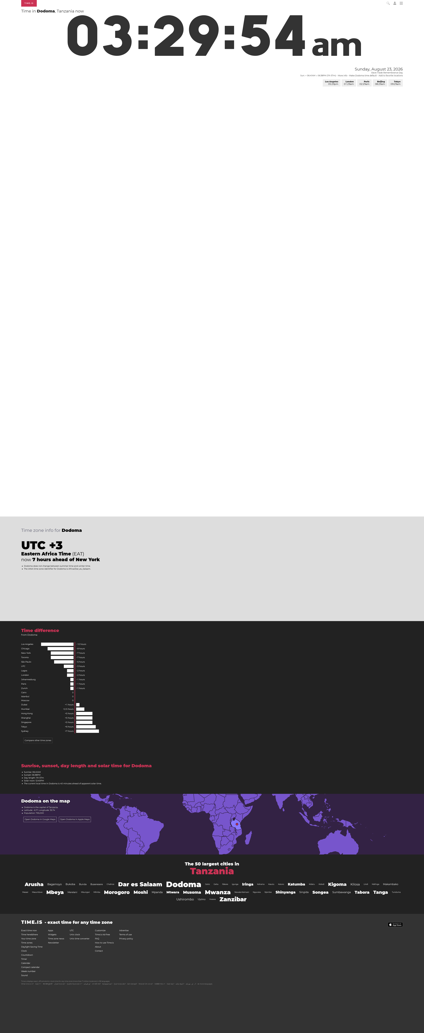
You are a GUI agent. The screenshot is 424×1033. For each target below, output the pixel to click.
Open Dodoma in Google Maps (40, 819)
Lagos (24, 671)
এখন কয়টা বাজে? (96, 984)
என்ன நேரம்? (180, 984)
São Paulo (26, 662)
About (98, 947)
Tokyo (395, 82)
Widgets (52, 934)
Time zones (26, 943)
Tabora (362, 892)
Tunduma (396, 892)
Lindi (366, 884)
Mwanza (218, 892)
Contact (99, 951)
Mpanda (157, 892)
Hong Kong (27, 713)
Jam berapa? (132, 984)
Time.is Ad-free (102, 934)
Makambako (390, 884)
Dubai (24, 704)
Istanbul (25, 696)
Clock (24, 951)
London (349, 82)
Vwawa (212, 899)
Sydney (24, 731)
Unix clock (75, 934)
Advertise (124, 930)
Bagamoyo (54, 884)
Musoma (192, 892)
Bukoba (70, 884)
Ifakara (225, 884)
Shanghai (26, 718)
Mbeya (55, 892)
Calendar (25, 963)
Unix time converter (79, 938)
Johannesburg (28, 679)
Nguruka (257, 892)
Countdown (27, 955)
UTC (23, 666)
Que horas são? (120, 984)
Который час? (107, 984)
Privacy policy (126, 938)
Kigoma (337, 884)
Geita (216, 884)
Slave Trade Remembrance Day (387, 72)
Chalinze (110, 884)
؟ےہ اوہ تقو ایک (191, 984)
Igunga (235, 884)
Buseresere (96, 884)
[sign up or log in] (394, 4)
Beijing (380, 82)
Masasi (25, 892)
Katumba (296, 884)
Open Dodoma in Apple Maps (75, 819)
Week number (28, 971)
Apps (50, 930)
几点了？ (38, 984)
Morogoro (117, 892)
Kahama (260, 884)
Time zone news (56, 938)
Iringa (247, 884)
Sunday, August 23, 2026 (379, 69)
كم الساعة (87, 984)
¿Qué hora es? (59, 984)
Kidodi (321, 884)
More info (342, 75)
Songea (320, 892)
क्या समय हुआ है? (48, 984)
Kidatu (312, 884)
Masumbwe (37, 892)
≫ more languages (205, 984)
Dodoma (183, 884)
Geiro (207, 884)
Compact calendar (30, 967)
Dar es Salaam (140, 884)
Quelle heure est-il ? (74, 984)
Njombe (268, 892)
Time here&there (29, 934)
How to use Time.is (104, 943)
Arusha (34, 884)
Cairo (23, 692)
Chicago (25, 648)
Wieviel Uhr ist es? (146, 984)
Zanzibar (233, 899)
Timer (24, 959)
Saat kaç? (170, 984)
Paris (364, 82)
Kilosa (355, 884)
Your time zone (28, 938)
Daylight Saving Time (32, 947)
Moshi (141, 892)
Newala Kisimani (242, 892)
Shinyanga (285, 892)
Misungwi (85, 892)
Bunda (83, 884)
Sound (24, 975)
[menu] (401, 4)
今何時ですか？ (159, 984)
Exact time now (29, 930)
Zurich (24, 688)
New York (26, 653)
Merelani (72, 892)
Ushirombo (185, 899)
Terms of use (125, 934)
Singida (304, 892)
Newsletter (53, 943)
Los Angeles (331, 82)
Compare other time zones (38, 740)
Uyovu (201, 899)
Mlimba (97, 892)
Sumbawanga (341, 892)
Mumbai (25, 709)
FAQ (97, 938)
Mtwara (173, 892)
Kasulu (271, 884)
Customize (100, 930)
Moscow (25, 700)
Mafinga (375, 884)
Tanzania (53, 807)
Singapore (26, 722)
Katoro (281, 884)
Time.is (29, 3)
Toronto (25, 657)
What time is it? (27, 984)
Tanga (380, 892)
